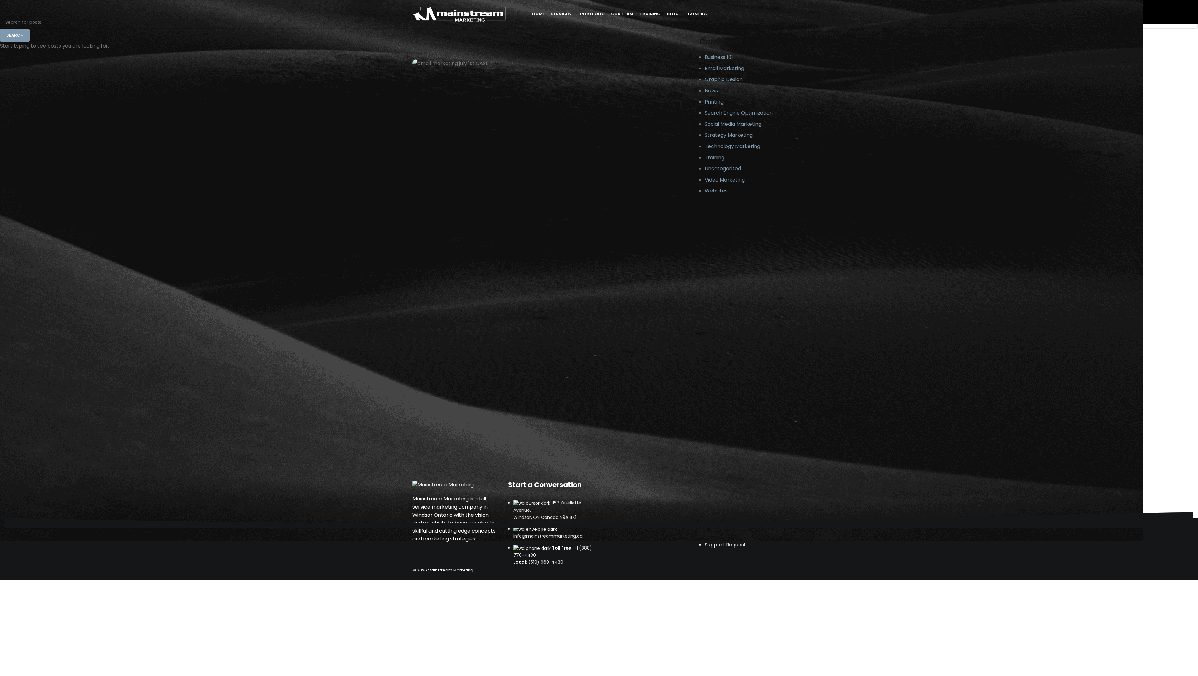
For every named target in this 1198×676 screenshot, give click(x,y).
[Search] (738, 14)
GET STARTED (765, 14)
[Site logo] (459, 13)
